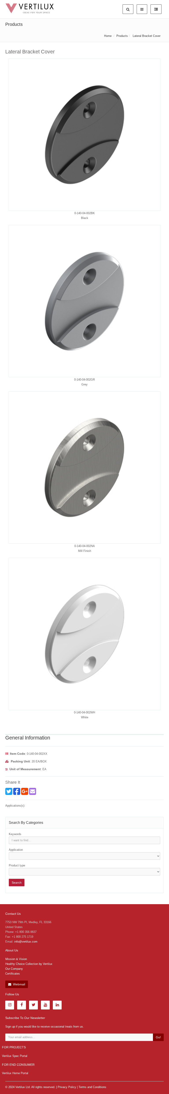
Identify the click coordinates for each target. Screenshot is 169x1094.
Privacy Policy (67, 1087)
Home (108, 36)
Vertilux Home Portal (15, 1073)
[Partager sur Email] (32, 791)
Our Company (14, 968)
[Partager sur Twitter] (8, 791)
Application (16, 849)
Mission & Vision (16, 959)
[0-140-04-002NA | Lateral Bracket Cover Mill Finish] (84, 467)
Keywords (15, 834)
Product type (17, 865)
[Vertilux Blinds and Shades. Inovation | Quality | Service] (29, 8)
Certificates (12, 973)
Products (122, 36)
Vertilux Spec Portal (14, 1056)
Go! (158, 1037)
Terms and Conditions (92, 1087)
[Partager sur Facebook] (16, 791)
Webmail (18, 984)
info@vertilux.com (25, 941)
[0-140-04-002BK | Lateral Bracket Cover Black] (84, 134)
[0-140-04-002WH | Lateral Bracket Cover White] (84, 634)
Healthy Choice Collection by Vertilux (28, 964)
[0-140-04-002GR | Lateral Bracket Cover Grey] (84, 301)
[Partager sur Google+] (24, 791)
